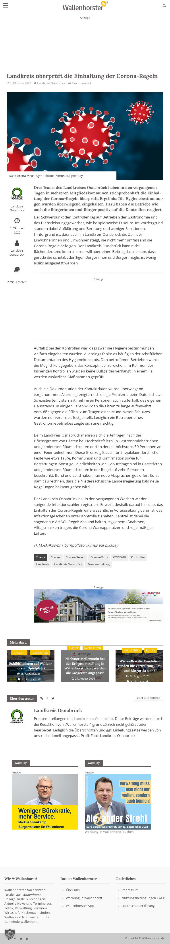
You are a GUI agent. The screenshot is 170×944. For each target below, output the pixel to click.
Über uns (73, 890)
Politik (150, 650)
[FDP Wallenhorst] (99, 308)
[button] (9, 934)
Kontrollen (138, 557)
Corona (55, 557)
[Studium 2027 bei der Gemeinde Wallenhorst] (98, 605)
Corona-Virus (99, 557)
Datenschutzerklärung (138, 906)
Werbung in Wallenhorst (84, 898)
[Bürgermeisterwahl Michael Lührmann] (45, 802)
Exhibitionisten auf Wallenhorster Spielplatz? (30, 663)
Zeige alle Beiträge (148, 697)
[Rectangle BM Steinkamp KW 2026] (118, 802)
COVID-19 (119, 557)
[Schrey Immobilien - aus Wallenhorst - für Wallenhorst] (85, 40)
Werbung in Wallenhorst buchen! (110, 832)
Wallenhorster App (80, 906)
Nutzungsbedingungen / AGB (143, 898)
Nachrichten (39, 652)
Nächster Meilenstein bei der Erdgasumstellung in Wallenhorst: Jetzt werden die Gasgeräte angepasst (85, 663)
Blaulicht (19, 652)
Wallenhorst (31, 895)
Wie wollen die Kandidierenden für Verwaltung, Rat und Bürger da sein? (139, 663)
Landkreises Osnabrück (93, 718)
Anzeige (74, 648)
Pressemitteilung (98, 564)
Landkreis (42, 564)
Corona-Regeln (75, 557)
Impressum (130, 890)
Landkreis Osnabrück (51, 83)
